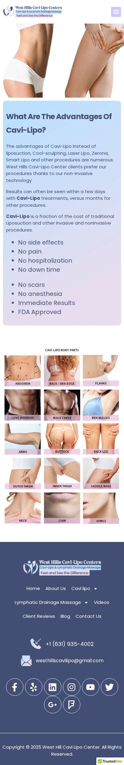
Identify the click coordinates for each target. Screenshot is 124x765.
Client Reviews (39, 616)
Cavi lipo (80, 588)
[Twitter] (109, 687)
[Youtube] (90, 687)
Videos (101, 602)
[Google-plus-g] (52, 704)
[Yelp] (33, 687)
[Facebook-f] (14, 687)
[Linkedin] (52, 687)
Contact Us (88, 616)
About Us (55, 588)
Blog (65, 616)
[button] (116, 12)
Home (33, 588)
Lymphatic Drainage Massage (48, 602)
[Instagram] (71, 687)
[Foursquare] (71, 704)
